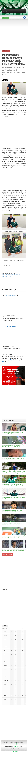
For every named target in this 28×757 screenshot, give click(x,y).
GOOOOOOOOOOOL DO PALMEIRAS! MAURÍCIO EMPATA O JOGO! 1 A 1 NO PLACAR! (13, 446)
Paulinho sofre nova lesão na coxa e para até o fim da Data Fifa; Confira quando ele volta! (14, 537)
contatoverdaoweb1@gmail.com (14, 744)
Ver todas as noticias (7, 554)
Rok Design (16, 746)
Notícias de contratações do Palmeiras (11, 274)
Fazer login (5, 18)
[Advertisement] (15, 2)
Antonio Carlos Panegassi (10, 295)
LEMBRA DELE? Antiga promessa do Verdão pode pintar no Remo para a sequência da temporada (14, 550)
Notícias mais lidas (6, 276)
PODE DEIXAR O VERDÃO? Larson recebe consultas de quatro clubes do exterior (12, 511)
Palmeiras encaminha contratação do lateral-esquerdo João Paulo (12, 433)
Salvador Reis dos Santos (10, 326)
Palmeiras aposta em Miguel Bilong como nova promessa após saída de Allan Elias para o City (13, 485)
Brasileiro (5, 625)
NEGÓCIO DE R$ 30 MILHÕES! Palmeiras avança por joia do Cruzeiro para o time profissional (13, 472)
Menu (6, 11)
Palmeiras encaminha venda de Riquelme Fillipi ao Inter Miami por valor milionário (13, 498)
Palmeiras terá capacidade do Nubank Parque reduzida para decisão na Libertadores (13, 524)
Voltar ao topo (14, 751)
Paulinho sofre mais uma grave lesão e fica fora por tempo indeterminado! (13, 459)
